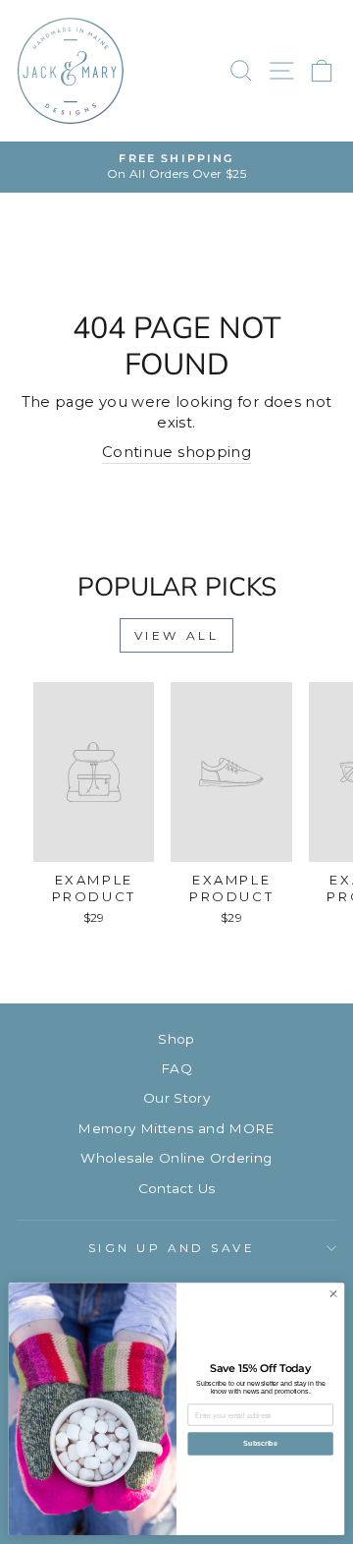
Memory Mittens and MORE (176, 1128)
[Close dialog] (333, 1294)
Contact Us (177, 1188)
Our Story (176, 1098)
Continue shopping (176, 452)
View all (177, 635)
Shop (176, 1039)
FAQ (176, 1068)
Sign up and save (172, 1248)
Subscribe (260, 1443)
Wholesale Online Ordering (176, 1158)
